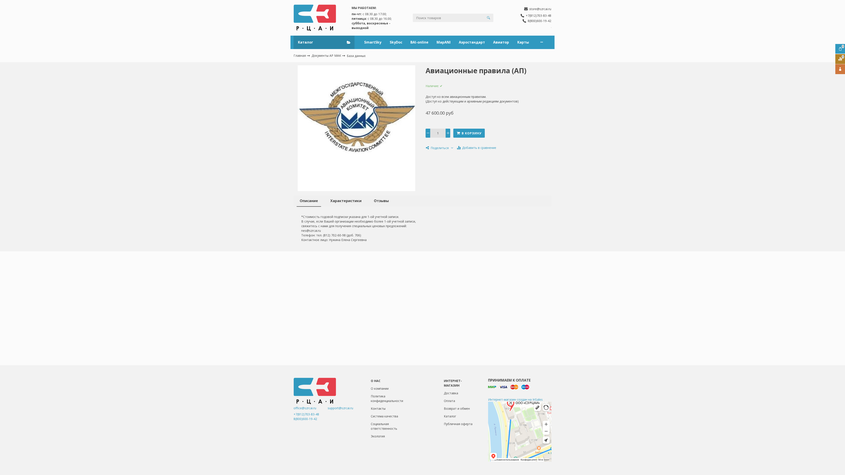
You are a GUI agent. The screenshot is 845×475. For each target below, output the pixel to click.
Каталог (450, 416)
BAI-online (419, 42)
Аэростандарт (472, 42)
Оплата (449, 401)
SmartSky (372, 42)
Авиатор (501, 42)
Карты (523, 42)
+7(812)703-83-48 (306, 414)
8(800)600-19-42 (305, 419)
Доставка (451, 393)
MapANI (444, 42)
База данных (356, 56)
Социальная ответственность (384, 426)
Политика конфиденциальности (387, 398)
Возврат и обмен (457, 408)
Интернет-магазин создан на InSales (515, 399)
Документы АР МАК (327, 55)
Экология (378, 436)
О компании (380, 388)
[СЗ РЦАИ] (315, 18)
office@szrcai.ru (310, 408)
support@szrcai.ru (340, 408)
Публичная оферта (458, 424)
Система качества (384, 416)
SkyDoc (396, 42)
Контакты (378, 408)
